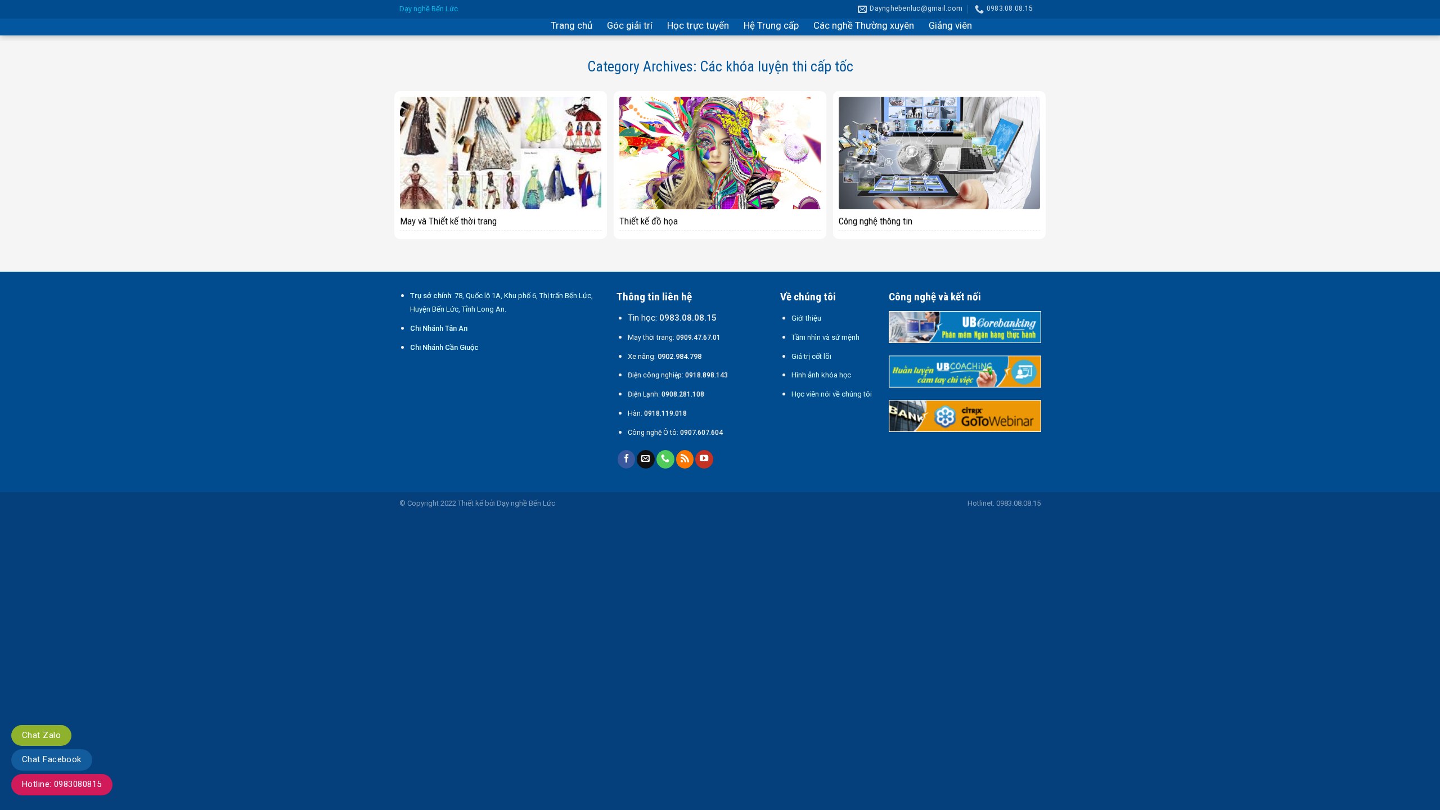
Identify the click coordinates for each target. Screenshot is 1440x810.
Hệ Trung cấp (771, 25)
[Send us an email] (646, 459)
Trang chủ (571, 25)
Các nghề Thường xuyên (863, 25)
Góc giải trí (629, 25)
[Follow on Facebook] (627, 459)
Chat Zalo (41, 735)
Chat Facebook (52, 759)
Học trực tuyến (698, 25)
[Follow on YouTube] (704, 459)
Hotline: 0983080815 (62, 784)
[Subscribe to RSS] (685, 459)
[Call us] (665, 459)
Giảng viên (950, 25)
